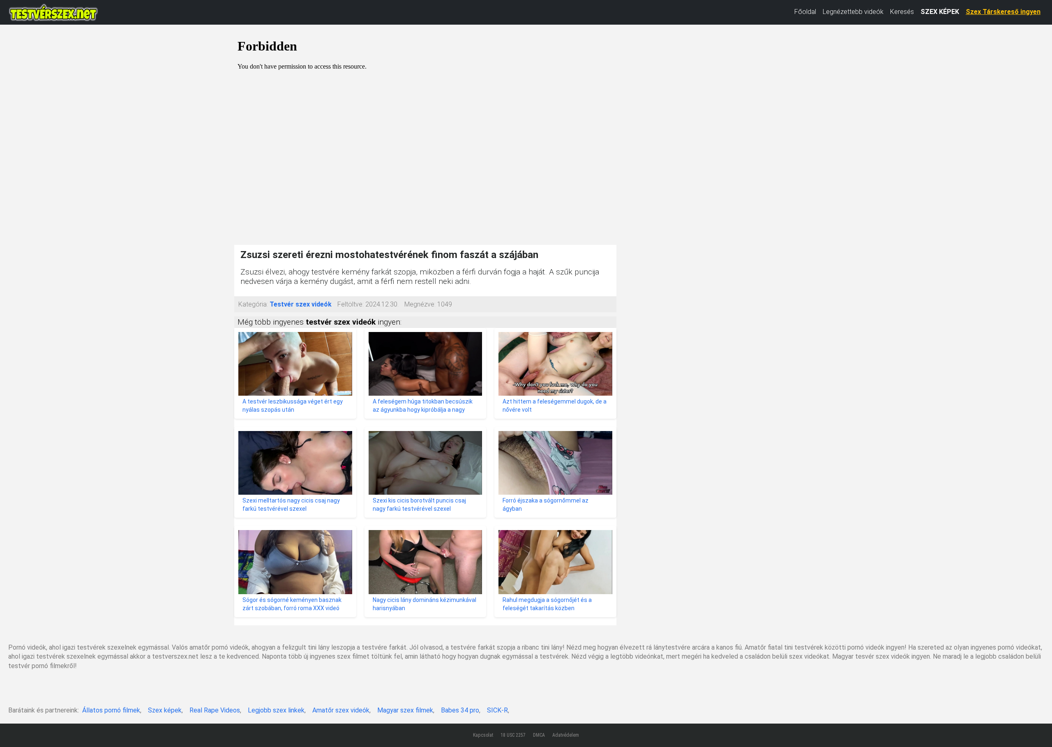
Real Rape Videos (214, 710)
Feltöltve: (350, 304)
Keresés (902, 12)
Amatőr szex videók (340, 710)
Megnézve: (420, 304)
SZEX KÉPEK (939, 12)
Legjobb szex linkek (276, 710)
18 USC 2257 (513, 735)
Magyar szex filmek (405, 710)
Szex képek (165, 710)
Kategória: (253, 304)
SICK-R (497, 710)
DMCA (539, 735)
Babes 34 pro (460, 710)
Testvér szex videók (301, 304)
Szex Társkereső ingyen (1003, 12)
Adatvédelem (565, 735)
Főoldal (805, 12)
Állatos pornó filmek (111, 710)
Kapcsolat (483, 735)
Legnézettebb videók (853, 12)
